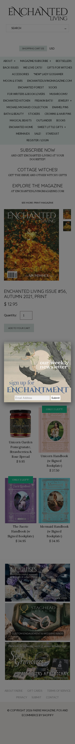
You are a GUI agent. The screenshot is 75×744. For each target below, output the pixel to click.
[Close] (71, 341)
